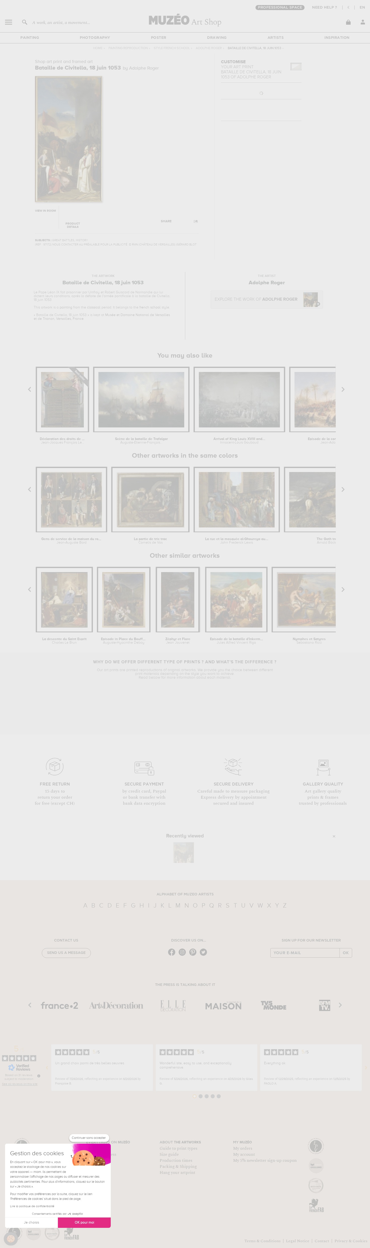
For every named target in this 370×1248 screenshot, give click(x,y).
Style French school (172, 48)
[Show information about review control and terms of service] (39, 1076)
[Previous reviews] (47, 1067)
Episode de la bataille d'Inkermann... (236, 640)
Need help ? (324, 7)
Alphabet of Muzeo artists (185, 894)
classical (93, 307)
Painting (29, 37)
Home (97, 48)
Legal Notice (297, 1241)
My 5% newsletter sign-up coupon (265, 1160)
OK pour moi (84, 1222)
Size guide (169, 1154)
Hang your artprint (177, 1172)
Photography (95, 37)
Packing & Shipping (178, 1166)
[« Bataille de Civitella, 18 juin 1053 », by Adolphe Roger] (183, 852)
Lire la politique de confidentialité (32, 1206)
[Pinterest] (194, 955)
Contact (322, 1241)
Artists (276, 37)
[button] (11, 1239)
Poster (158, 37)
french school (150, 307)
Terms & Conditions (262, 1241)
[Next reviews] (365, 1067)
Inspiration (337, 37)
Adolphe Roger (209, 48)
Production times (176, 1160)
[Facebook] (173, 955)
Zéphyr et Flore (177, 640)
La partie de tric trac (150, 540)
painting (66, 307)
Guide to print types (178, 1148)
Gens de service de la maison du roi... (71, 540)
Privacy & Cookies (351, 1241)
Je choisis (31, 1222)
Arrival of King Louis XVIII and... (239, 440)
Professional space (280, 7)
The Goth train (328, 540)
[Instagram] (183, 955)
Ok (346, 953)
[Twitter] (204, 955)
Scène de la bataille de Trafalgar (141, 440)
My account (244, 1154)
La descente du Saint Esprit (64, 640)
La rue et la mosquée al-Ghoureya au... (236, 540)
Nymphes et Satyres (309, 640)
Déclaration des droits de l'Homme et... (62, 440)
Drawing (217, 37)
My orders (242, 1148)
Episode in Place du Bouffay (123, 640)
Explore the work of (256, 299)
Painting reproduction (128, 48)
